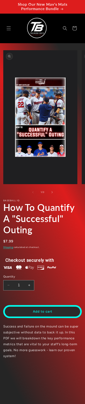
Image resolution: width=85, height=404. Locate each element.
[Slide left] (33, 192)
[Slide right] (52, 192)
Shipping (8, 247)
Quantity (9, 276)
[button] (9, 28)
